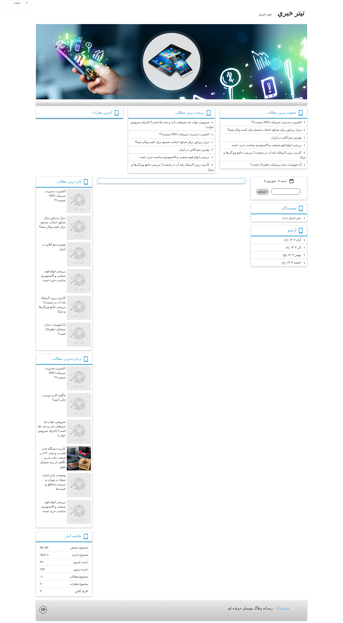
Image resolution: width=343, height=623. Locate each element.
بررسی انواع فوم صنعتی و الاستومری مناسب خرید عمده (267, 145)
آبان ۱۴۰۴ (293, 240)
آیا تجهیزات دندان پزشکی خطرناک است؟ (276, 164)
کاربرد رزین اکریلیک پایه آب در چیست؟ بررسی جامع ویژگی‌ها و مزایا (264, 155)
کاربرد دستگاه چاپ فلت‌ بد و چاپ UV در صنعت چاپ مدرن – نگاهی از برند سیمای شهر (53, 457)
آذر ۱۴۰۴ (294, 247)
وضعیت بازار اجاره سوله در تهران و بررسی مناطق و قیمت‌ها (54, 482)
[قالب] (43, 609)
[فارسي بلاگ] (298, 608)
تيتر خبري (291, 13)
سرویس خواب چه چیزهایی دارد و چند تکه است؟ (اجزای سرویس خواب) (172, 124)
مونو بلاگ (283, 608)
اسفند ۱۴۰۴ (292, 262)
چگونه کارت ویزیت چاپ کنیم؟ (54, 397)
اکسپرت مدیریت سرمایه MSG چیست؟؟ (276, 122)
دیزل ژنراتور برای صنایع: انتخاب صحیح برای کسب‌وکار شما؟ (264, 129)
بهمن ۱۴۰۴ (292, 255)
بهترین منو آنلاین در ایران (286, 137)
